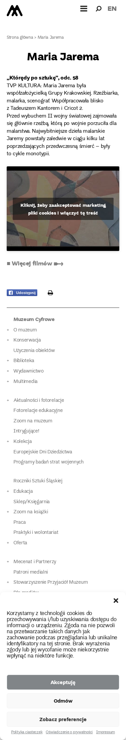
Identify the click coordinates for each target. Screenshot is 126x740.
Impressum (105, 732)
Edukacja (23, 491)
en (112, 8)
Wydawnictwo (28, 371)
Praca (19, 522)
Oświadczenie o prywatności (69, 732)
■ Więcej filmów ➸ (35, 263)
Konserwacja (27, 340)
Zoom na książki (30, 512)
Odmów (63, 700)
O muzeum (25, 330)
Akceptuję (63, 682)
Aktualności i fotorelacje (38, 400)
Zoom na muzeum (32, 421)
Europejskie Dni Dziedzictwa (42, 452)
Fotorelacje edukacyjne (37, 411)
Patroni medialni (30, 572)
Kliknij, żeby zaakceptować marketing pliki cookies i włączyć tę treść (63, 208)
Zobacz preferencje (63, 719)
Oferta (20, 543)
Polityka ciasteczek (26, 732)
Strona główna (20, 37)
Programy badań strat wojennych (48, 462)
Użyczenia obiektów (34, 351)
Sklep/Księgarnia (31, 502)
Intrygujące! (26, 431)
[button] (116, 600)
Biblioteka (23, 361)
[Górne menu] (84, 8)
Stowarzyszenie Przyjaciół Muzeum (50, 582)
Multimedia (25, 382)
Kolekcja (22, 442)
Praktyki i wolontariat (35, 532)
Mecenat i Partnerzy (34, 562)
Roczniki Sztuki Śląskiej (37, 481)
